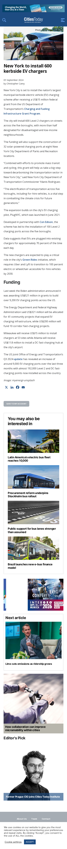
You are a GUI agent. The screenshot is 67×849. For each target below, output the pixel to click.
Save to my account (16, 404)
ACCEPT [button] (30, 842)
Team (34, 818)
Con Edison (46, 222)
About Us (22, 818)
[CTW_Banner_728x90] (33, 11)
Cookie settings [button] (13, 842)
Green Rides (29, 259)
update (18, 359)
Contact (46, 818)
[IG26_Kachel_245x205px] (33, 595)
